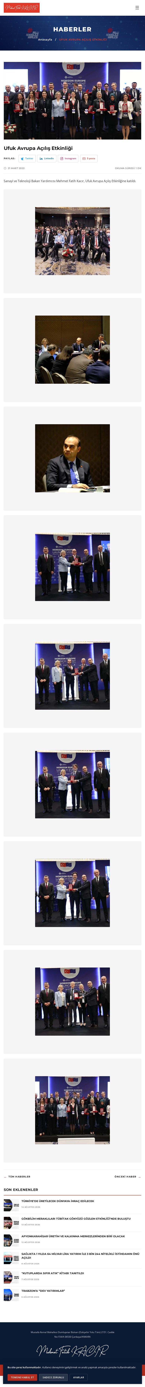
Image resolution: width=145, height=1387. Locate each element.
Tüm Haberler (17, 1177)
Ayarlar (78, 1377)
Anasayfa (45, 39)
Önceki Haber (128, 1177)
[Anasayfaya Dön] (22, 8)
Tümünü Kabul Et (22, 1377)
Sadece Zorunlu (53, 1377)
